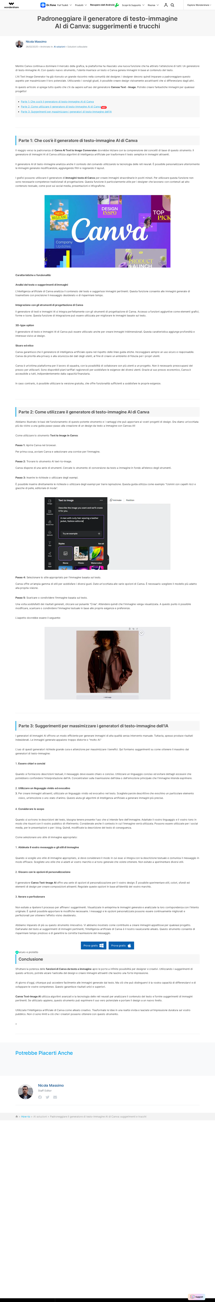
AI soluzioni (59, 46)
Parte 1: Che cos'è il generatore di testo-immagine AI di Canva (57, 101)
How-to (25, 1116)
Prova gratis (91, 945)
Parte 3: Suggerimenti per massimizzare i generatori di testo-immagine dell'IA (66, 111)
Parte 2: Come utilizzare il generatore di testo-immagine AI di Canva (61, 106)
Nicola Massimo (36, 41)
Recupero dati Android (102, 4)
